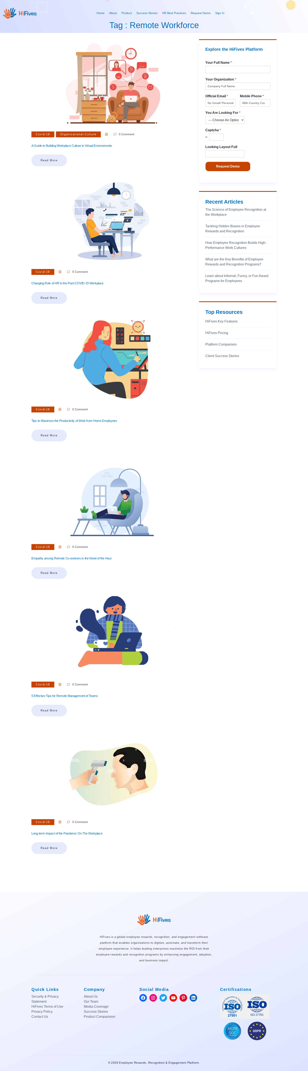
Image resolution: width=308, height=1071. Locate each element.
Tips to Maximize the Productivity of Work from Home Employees (74, 420)
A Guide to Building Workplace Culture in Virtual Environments (71, 145)
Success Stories (147, 13)
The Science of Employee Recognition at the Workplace (235, 212)
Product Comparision (99, 1016)
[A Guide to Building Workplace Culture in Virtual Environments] (112, 81)
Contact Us (39, 1016)
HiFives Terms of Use (47, 1006)
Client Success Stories (222, 356)
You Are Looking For (222, 112)
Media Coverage (96, 1006)
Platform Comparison (221, 344)
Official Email (216, 96)
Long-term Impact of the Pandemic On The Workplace (66, 833)
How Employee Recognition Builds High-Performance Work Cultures (235, 245)
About (113, 13)
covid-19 (43, 134)
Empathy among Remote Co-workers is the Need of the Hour (71, 558)
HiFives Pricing (216, 333)
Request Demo (201, 13)
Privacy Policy (42, 1011)
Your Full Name (218, 62)
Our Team (91, 1001)
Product (127, 13)
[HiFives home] (154, 919)
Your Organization (220, 79)
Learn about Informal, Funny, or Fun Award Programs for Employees (236, 278)
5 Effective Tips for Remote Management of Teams (64, 696)
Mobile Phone (252, 96)
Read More (49, 160)
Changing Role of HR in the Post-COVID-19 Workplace (67, 283)
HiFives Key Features (221, 321)
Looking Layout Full (221, 147)
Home (101, 13)
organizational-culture (78, 134)
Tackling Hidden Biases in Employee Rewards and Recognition (232, 228)
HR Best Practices (174, 13)
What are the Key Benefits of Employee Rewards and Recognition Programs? (234, 261)
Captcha (213, 130)
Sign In (219, 13)
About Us (91, 996)
